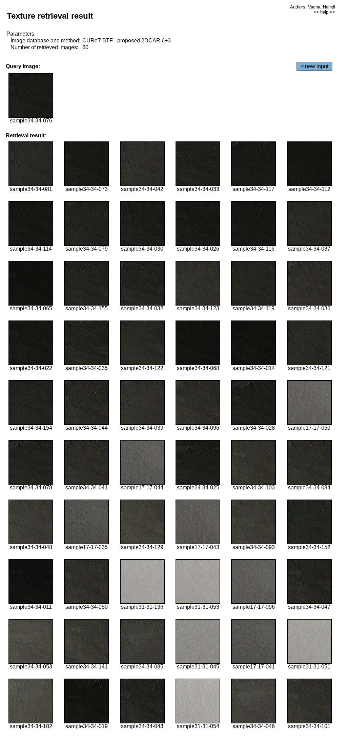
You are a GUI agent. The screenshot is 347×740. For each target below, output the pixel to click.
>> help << (324, 12)
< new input (314, 66)
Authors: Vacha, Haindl (312, 6)
